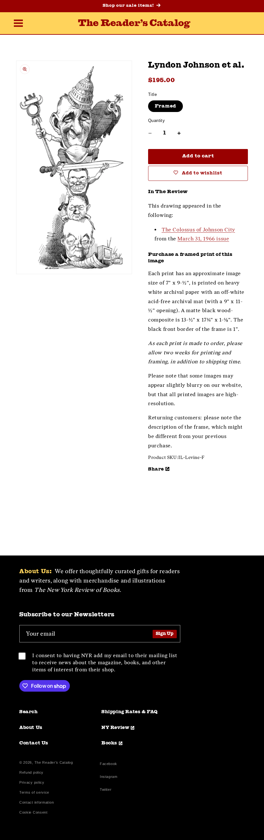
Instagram (108, 777)
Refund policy (31, 772)
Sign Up (165, 634)
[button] (18, 24)
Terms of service (34, 792)
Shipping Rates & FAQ (129, 712)
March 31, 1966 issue (203, 239)
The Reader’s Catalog (53, 762)
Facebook (108, 764)
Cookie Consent (33, 812)
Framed (165, 106)
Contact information (36, 802)
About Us (30, 727)
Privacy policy (31, 782)
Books (109, 743)
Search (28, 712)
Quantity (156, 120)
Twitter (107, 790)
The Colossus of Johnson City (198, 230)
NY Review (115, 727)
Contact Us (33, 743)
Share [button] (156, 469)
